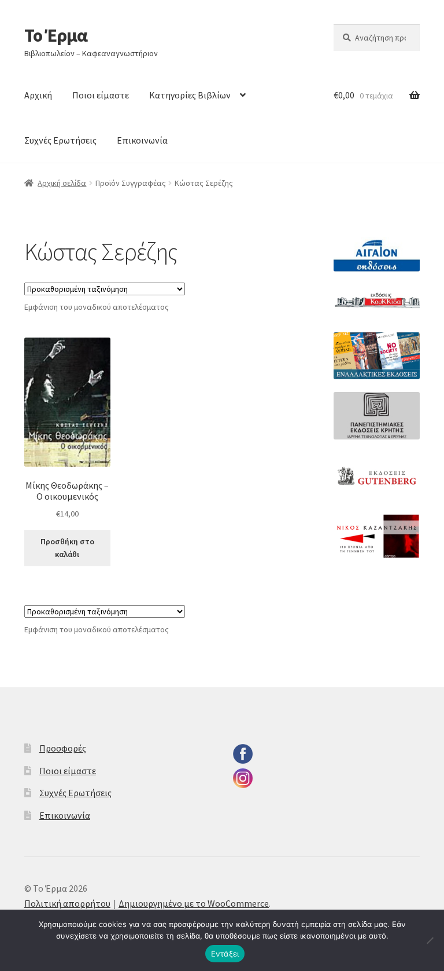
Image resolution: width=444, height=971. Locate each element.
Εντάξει (225, 953)
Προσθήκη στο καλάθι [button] (67, 548)
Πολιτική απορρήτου (67, 903)
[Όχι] (429, 940)
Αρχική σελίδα (62, 183)
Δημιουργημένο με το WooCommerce (194, 903)
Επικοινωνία (142, 140)
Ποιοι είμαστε (100, 95)
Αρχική (38, 95)
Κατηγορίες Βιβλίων (190, 95)
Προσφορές (62, 748)
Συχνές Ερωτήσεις (60, 140)
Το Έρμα (55, 35)
